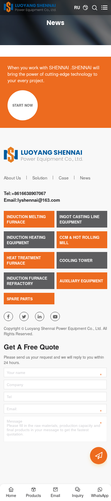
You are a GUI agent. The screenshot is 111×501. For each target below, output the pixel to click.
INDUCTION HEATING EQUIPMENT (26, 240)
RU (77, 7)
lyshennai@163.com (39, 200)
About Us (12, 178)
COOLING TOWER (76, 260)
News (85, 178)
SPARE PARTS (20, 298)
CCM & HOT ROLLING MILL (79, 240)
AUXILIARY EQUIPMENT (81, 280)
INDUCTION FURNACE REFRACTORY (27, 280)
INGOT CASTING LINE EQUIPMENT (79, 219)
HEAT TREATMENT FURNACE (24, 260)
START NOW (22, 105)
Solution (39, 178)
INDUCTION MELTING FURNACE (26, 219)
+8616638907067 (29, 193)
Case (64, 178)
